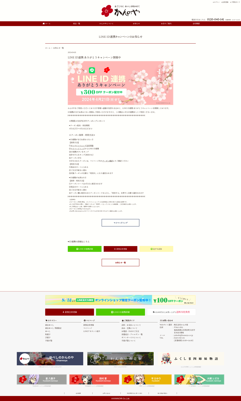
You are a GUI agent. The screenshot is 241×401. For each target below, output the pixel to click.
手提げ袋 (48, 340)
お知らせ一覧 (58, 48)
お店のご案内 (166, 23)
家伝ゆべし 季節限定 (53, 328)
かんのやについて (106, 23)
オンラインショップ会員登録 (82, 145)
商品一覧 (76, 23)
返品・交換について (129, 328)
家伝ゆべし (49, 325)
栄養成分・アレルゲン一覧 (132, 334)
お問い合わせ (167, 320)
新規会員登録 (70, 312)
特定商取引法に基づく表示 (134, 393)
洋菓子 (47, 337)
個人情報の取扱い (163, 393)
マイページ (90, 320)
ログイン (217, 2)
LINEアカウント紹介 (91, 331)
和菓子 (47, 334)
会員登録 (225, 2)
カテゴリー (52, 320)
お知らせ (136, 23)
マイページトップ (78, 148)
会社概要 (196, 23)
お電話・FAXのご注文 (130, 331)
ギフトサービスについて (131, 337)
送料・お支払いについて (131, 325)
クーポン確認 (107, 161)
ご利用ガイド (235, 2)
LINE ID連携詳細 (121, 312)
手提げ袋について (129, 340)
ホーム (47, 23)
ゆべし (47, 331)
